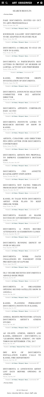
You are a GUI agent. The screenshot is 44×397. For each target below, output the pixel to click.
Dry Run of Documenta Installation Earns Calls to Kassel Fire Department (22, 355)
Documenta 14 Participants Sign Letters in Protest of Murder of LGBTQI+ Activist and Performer (22, 64)
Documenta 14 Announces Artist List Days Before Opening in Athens (22, 371)
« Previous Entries (8, 14)
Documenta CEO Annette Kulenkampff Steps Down (22, 172)
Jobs (35, 393)
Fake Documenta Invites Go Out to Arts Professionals (22, 21)
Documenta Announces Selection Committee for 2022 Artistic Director (22, 94)
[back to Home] (22, 3)
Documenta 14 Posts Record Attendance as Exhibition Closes (22, 230)
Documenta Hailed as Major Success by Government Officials (22, 216)
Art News (15, 28)
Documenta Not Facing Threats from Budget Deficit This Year (22, 186)
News (26, 28)
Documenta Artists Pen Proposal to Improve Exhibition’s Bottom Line (22, 157)
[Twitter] (37, 3)
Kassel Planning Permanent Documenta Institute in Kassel (22, 304)
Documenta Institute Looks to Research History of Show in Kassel (22, 124)
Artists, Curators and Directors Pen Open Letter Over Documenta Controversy (22, 141)
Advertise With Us (18, 393)
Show (28, 347)
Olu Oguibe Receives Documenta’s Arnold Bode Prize (22, 274)
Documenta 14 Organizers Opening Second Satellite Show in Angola (22, 289)
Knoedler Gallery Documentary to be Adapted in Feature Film (22, 35)
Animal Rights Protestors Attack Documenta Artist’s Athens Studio (22, 319)
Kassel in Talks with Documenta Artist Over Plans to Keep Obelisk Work (22, 201)
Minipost (21, 28)
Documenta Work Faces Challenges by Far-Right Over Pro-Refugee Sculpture (22, 259)
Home (9, 393)
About (27, 393)
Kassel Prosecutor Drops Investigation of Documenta (22, 79)
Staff (31, 393)
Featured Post (21, 347)
